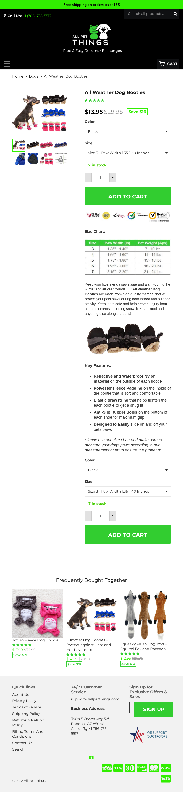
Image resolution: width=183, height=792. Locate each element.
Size (88, 143)
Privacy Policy (24, 701)
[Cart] (168, 64)
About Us (20, 694)
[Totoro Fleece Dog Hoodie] (37, 613)
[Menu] (7, 63)
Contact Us (22, 743)
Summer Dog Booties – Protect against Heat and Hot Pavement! (88, 645)
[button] (95, 100)
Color (90, 122)
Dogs (33, 76)
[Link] (91, 34)
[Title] (91, 757)
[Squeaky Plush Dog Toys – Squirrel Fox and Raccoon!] (145, 615)
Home (17, 76)
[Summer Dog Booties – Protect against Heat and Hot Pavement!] (91, 613)
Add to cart (127, 196)
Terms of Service (26, 707)
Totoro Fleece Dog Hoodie (35, 640)
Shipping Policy (26, 714)
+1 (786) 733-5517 (37, 16)
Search (18, 749)
